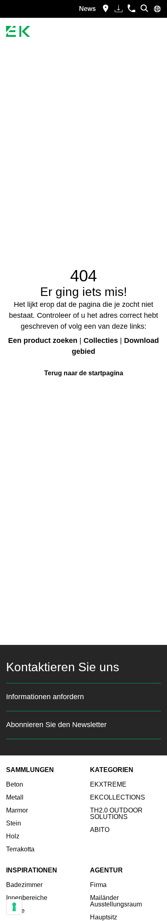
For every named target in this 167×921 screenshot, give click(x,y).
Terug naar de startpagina (83, 373)
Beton (14, 784)
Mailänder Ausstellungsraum (116, 901)
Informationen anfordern (45, 697)
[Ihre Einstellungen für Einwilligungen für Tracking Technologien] (14, 907)
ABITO (99, 829)
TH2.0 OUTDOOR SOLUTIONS (116, 813)
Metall (15, 797)
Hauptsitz (103, 917)
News (87, 8)
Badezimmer (24, 884)
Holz (12, 836)
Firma (98, 884)
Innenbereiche (26, 897)
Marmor (17, 810)
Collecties (101, 340)
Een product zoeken (42, 340)
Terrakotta (20, 849)
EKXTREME (108, 784)
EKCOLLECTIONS (117, 797)
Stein (13, 823)
